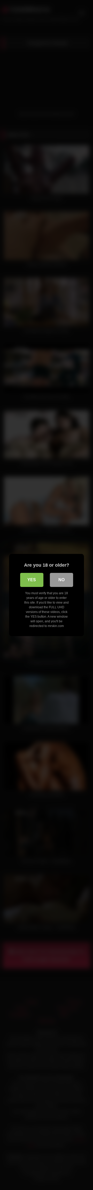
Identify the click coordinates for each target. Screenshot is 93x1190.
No (61, 580)
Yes (31, 580)
